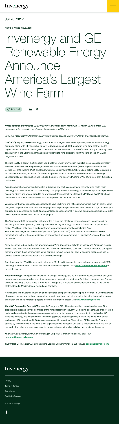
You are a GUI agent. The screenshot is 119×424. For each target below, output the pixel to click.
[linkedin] (30, 109)
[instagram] (37, 109)
